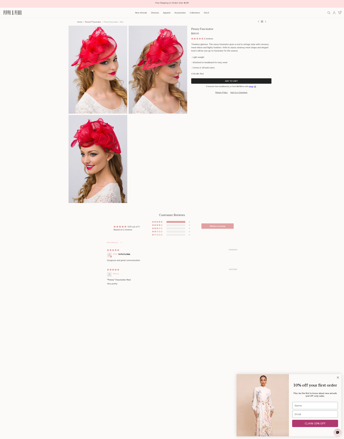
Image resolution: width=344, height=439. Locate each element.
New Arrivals (141, 12)
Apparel (166, 12)
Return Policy (221, 92)
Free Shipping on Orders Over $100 (172, 3)
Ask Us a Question (238, 92)
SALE (206, 12)
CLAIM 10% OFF (315, 423)
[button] (197, 38)
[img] (113, 250)
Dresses (155, 12)
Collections (195, 12)
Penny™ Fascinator (93, 22)
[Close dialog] (338, 377)
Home (79, 22)
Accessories (180, 12)
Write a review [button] (217, 226)
